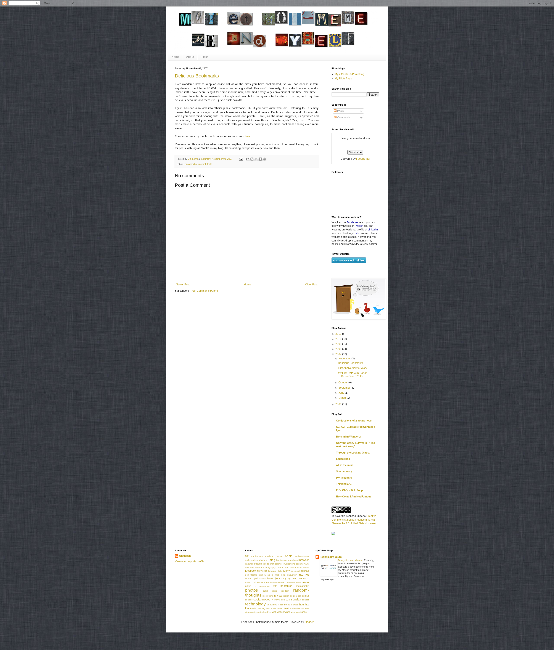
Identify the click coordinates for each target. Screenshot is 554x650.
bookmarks (191, 164)
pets (275, 586)
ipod (256, 578)
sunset (305, 600)
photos (251, 590)
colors (278, 564)
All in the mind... (345, 465)
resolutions (268, 596)
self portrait (303, 596)
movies (265, 582)
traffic (254, 608)
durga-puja (271, 567)
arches (248, 560)
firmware (272, 571)
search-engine (290, 596)
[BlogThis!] (252, 159)
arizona (256, 560)
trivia (286, 608)
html (261, 575)
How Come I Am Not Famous (353, 496)
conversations (288, 564)
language (286, 578)
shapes (249, 600)
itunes (270, 578)
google (253, 574)
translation (278, 608)
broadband (293, 560)
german (305, 571)
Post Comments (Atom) (204, 290)
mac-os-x (304, 578)
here (247, 136)
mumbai (273, 582)
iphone (248, 578)
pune (265, 590)
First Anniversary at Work (352, 368)
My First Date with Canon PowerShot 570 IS (352, 375)
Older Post (311, 284)
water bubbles (264, 612)
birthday (265, 560)
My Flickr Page (343, 78)
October (343, 382)
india (283, 575)
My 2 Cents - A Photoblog (349, 74)
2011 (338, 333)
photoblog (286, 585)
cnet (272, 564)
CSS (306, 564)
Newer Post (183, 284)
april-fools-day (302, 556)
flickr (280, 571)
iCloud (267, 575)
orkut (248, 586)
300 (247, 556)
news (298, 582)
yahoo (303, 612)
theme (286, 604)
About (190, 56)
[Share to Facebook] (260, 159)
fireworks (262, 571)
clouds (266, 564)
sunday (296, 599)
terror (280, 604)
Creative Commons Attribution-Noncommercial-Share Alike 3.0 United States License (354, 520)
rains (274, 591)
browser (304, 560)
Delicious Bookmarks (197, 76)
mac (295, 578)
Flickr (204, 56)
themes (294, 604)
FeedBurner (363, 158)
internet (202, 164)
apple (289, 556)
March (342, 397)
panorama (264, 586)
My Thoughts (344, 477)
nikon (305, 582)
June (341, 392)
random (285, 591)
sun (288, 599)
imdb (277, 575)
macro (248, 582)
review (278, 595)
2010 (338, 339)
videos (305, 608)
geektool (295, 571)
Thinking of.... (344, 484)
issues (262, 578)
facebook (250, 570)
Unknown (185, 555)
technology (255, 604)
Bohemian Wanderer (348, 436)
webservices (283, 612)
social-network (263, 599)
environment (296, 567)
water (254, 612)
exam (306, 567)
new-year (290, 582)
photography (302, 586)
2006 (338, 404)
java (277, 578)
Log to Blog (343, 458)
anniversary (257, 556)
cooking (300, 564)
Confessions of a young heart (354, 420)
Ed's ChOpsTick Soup (349, 490)
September (345, 387)
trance (269, 608)
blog (272, 560)
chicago (258, 563)
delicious (249, 567)
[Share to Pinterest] (264, 159)
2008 (338, 349)
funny (286, 570)
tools (209, 164)
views (248, 612)
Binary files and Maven (350, 560)
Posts (340, 111)
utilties (298, 608)
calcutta (249, 564)
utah (292, 608)
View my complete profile (189, 561)
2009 (338, 344)
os (255, 586)
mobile (256, 582)
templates (272, 604)
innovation (292, 575)
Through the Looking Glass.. (353, 452)
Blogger (309, 622)
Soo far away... (345, 471)
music (281, 582)
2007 (338, 354)
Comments (343, 117)
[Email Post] (240, 159)
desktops (259, 567)
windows (295, 612)
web (274, 612)
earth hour (283, 567)
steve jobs (279, 600)
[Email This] (248, 159)
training (261, 608)
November (344, 358)
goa (247, 575)
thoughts (304, 604)
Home (175, 56)
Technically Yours (331, 556)
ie (272, 575)
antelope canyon (274, 556)
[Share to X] (256, 159)
